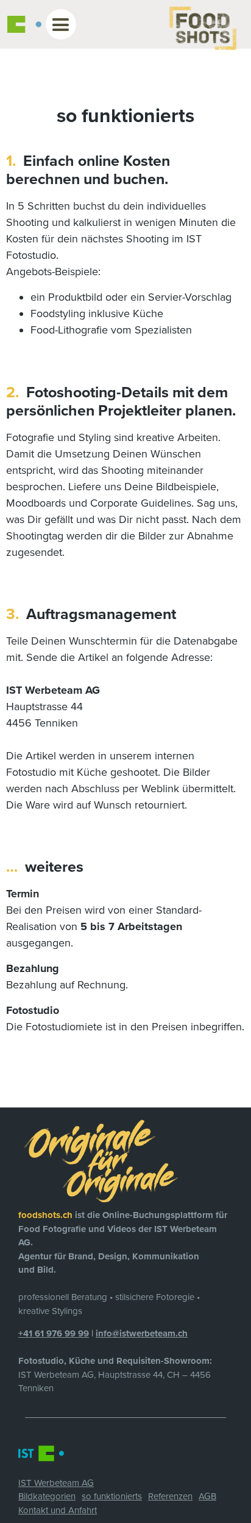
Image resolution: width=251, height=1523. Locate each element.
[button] (60, 24)
